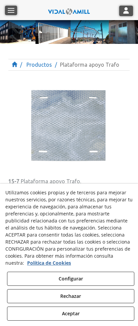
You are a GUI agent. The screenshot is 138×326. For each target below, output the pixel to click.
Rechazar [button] (70, 296)
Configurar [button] (71, 278)
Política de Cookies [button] (49, 263)
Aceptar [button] (71, 313)
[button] (69, 10)
